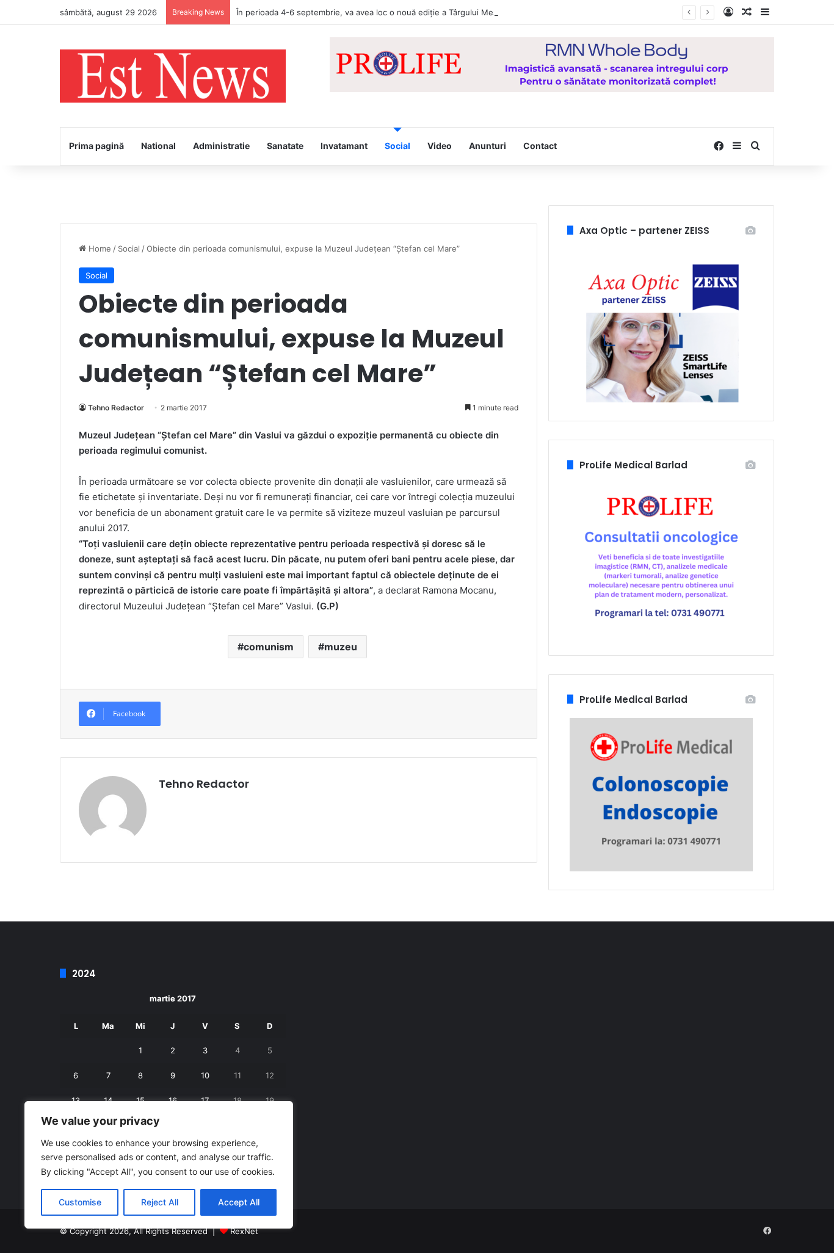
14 (108, 1100)
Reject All (159, 1202)
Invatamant (344, 145)
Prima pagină (96, 145)
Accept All (238, 1202)
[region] (158, 1165)
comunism (269, 647)
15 (140, 1100)
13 (75, 1100)
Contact (540, 145)
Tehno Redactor (116, 407)
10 (205, 1075)
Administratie (221, 145)
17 (205, 1100)
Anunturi (487, 145)
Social (397, 145)
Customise (80, 1202)
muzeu (340, 647)
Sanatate (285, 145)
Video (439, 145)
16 (173, 1100)
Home (98, 248)
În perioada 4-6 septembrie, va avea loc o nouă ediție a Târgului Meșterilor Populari (394, 12)
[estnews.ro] (173, 76)
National (158, 145)
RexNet (244, 1231)
